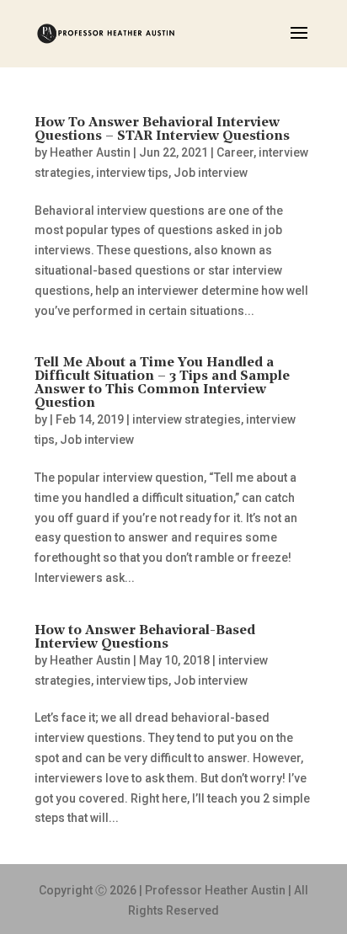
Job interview (211, 172)
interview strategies (186, 419)
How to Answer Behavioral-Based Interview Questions (145, 637)
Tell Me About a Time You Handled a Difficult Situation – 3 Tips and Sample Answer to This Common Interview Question (162, 383)
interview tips (132, 172)
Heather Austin (90, 152)
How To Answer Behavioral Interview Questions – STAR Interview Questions (162, 129)
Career (235, 152)
